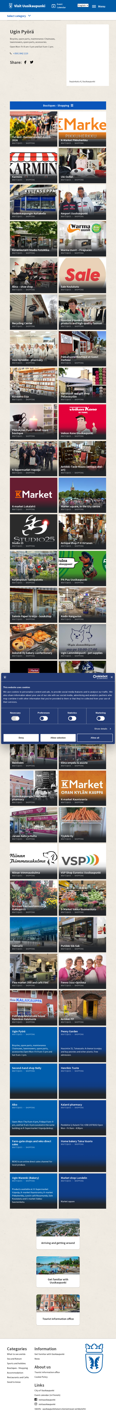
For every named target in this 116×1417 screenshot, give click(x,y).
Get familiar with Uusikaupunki (49, 1354)
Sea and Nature (14, 1358)
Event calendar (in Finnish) (47, 1395)
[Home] (26, 5)
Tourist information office (47, 1372)
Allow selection (58, 738)
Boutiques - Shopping (56, 105)
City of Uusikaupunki (44, 1390)
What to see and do (16, 1354)
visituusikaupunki (47, 1399)
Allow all (95, 738)
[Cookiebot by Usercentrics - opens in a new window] (95, 677)
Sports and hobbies (16, 1363)
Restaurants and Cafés (18, 1377)
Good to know (14, 1382)
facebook (25, 62)
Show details (100, 729)
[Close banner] (112, 677)
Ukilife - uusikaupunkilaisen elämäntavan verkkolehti (60, 1408)
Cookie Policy (41, 1376)
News (37, 1358)
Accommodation (15, 1372)
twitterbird (32, 62)
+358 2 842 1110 (20, 53)
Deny (21, 738)
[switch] (44, 718)
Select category (16, 16)
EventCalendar (60, 6)
